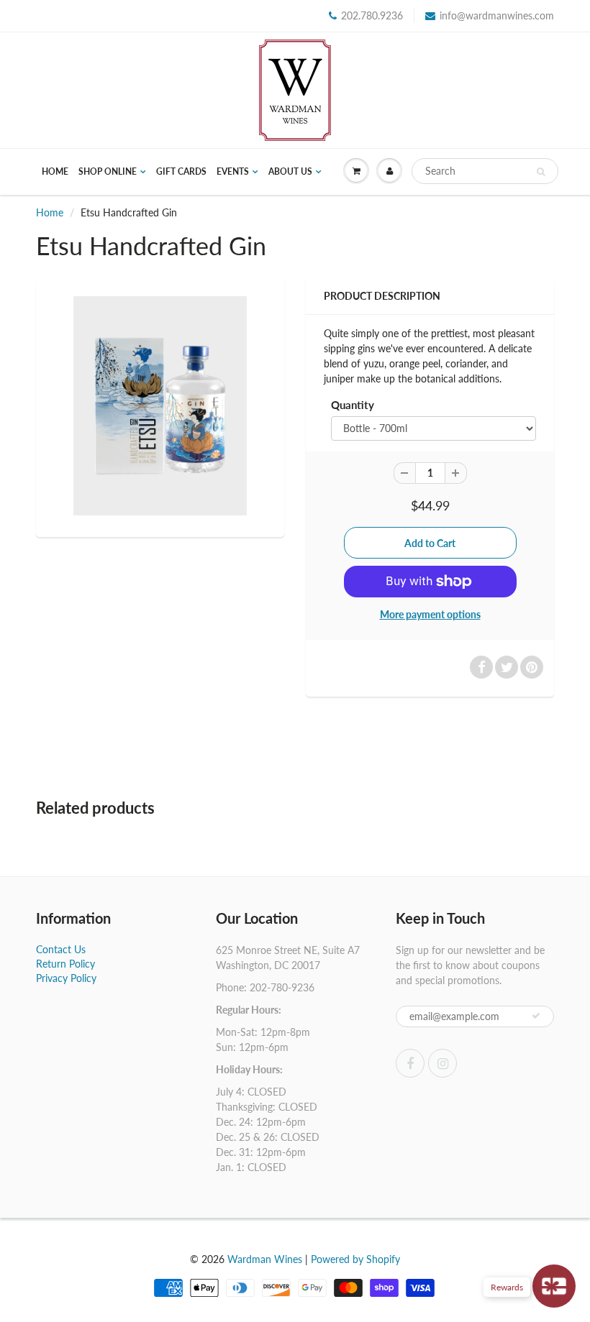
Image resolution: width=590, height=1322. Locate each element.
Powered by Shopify (355, 1259)
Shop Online (107, 171)
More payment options (430, 614)
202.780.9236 (372, 15)
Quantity (352, 404)
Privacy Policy (66, 978)
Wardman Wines (264, 1259)
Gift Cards (181, 171)
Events (233, 171)
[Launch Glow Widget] (554, 1286)
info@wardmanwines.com (497, 15)
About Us (290, 171)
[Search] (540, 171)
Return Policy (65, 964)
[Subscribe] (536, 1015)
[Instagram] (442, 1063)
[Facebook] (410, 1063)
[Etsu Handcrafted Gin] (160, 406)
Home (55, 171)
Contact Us (61, 949)
